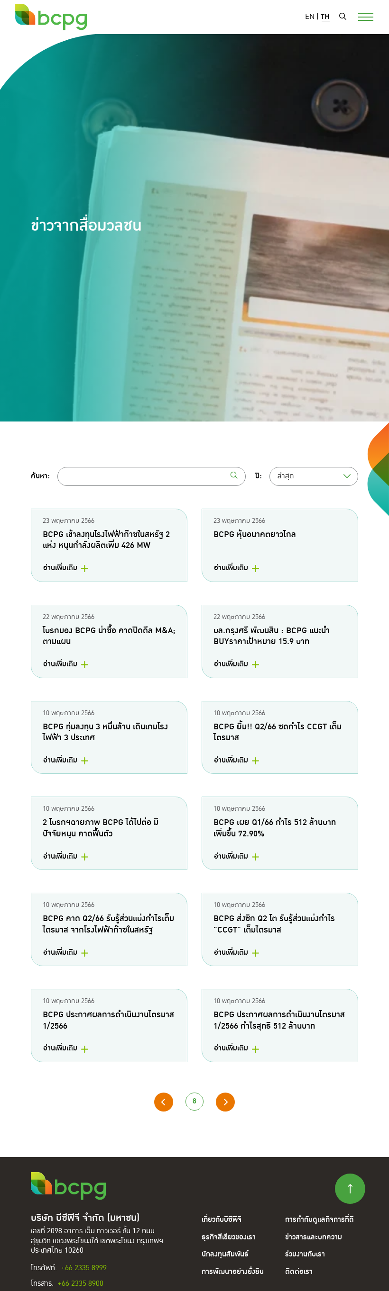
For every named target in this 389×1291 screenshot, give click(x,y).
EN (310, 16)
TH (325, 17)
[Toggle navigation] (360, 16)
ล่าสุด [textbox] (286, 476)
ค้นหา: (40, 477)
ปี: (258, 477)
